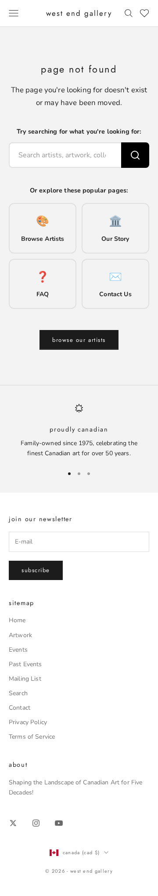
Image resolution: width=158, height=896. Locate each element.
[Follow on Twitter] (13, 823)
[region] (79, 431)
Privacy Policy (28, 722)
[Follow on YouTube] (58, 823)
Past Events (25, 664)
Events (18, 650)
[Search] (135, 155)
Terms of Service (32, 737)
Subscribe (36, 570)
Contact (19, 708)
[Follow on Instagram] (36, 823)
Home (17, 620)
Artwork (20, 635)
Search (18, 693)
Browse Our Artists (79, 340)
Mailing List (25, 679)
